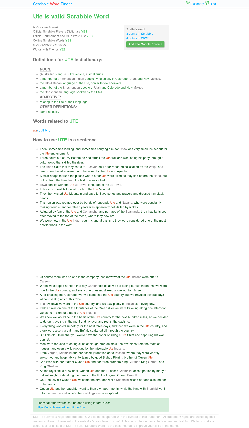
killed (118, 176)
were (70, 171)
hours (52, 158)
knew (109, 277)
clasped (155, 380)
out (161, 149)
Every (44, 326)
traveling (133, 308)
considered (136, 220)
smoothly (73, 326)
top (67, 216)
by (88, 92)
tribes (53, 225)
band (72, 312)
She (42, 362)
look (119, 290)
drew (68, 371)
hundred (133, 317)
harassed (89, 171)
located (71, 189)
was (130, 149)
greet (112, 375)
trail (113, 158)
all (105, 330)
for (117, 149)
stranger (101, 380)
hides (133, 344)
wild (69, 348)
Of (41, 277)
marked (64, 176)
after (108, 167)
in (113, 78)
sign (137, 303)
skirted (66, 162)
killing (114, 335)
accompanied (142, 371)
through (156, 158)
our (133, 285)
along (143, 308)
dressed (144, 193)
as (49, 111)
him (111, 149)
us (105, 285)
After (43, 294)
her (80, 353)
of (55, 78)
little (48, 335)
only (101, 167)
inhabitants (153, 211)
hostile (44, 225)
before (143, 176)
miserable (101, 348)
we (51, 285)
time (43, 171)
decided (163, 317)
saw (109, 303)
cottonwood (47, 162)
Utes (99, 92)
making (45, 207)
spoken (81, 92)
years (84, 207)
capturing (147, 335)
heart (82, 317)
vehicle (79, 74)
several (152, 294)
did (53, 335)
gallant (44, 375)
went (82, 388)
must (102, 290)
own (99, 388)
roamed (67, 202)
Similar (44, 176)
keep (110, 290)
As (41, 371)
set (156, 149)
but (165, 176)
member (48, 78)
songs (111, 193)
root (76, 348)
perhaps (110, 211)
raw (126, 344)
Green (103, 308)
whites (133, 207)
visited (58, 193)
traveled (140, 294)
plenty (117, 303)
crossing (52, 294)
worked (61, 326)
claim (57, 167)
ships (60, 371)
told (100, 285)
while (111, 380)
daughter (73, 388)
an (59, 78)
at (159, 167)
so (150, 317)
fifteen (76, 207)
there (57, 277)
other (97, 176)
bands (88, 202)
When (44, 285)
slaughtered (98, 344)
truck (99, 74)
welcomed (47, 357)
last (82, 180)
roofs (153, 344)
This (43, 189)
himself (137, 290)
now (93, 83)
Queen (142, 357)
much (78, 171)
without (44, 299)
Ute (86, 83)
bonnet (44, 339)
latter (63, 171)
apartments (111, 388)
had (88, 158)
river (80, 162)
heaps (54, 176)
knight (54, 375)
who (137, 202)
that (58, 162)
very (137, 149)
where (89, 176)
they (71, 167)
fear (59, 211)
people (89, 78)
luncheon (142, 285)
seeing (54, 299)
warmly (154, 353)
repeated (118, 167)
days (161, 294)
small (92, 74)
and (140, 78)
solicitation (132, 167)
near (75, 371)
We (42, 220)
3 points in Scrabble (139, 33)
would (62, 317)
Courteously (48, 380)
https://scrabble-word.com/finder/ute (61, 407)
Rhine (101, 375)
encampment (59, 153)
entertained (82, 357)
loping (133, 158)
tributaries (82, 308)
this (105, 220)
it (100, 193)
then (50, 193)
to (52, 102)
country (87, 220)
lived (49, 362)
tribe (78, 299)
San (64, 180)
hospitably (67, 357)
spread (113, 393)
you (73, 335)
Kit (156, 277)
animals (111, 344)
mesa (82, 216)
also (58, 330)
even (60, 348)
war (161, 335)
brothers (115, 362)
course (48, 277)
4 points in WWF (137, 38)
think (45, 308)
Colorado (121, 78)
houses (45, 348)
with (100, 83)
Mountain (105, 189)
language (69, 83)
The (42, 167)
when (50, 171)
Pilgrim (117, 357)
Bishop (107, 357)
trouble (55, 207)
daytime (123, 321)
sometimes (55, 149)
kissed (134, 380)
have (89, 335)
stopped (58, 285)
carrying (102, 149)
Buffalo (84, 330)
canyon (51, 189)
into (99, 294)
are (112, 216)
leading (69, 149)
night (76, 321)
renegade (103, 202)
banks (84, 375)
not (42, 180)
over (76, 202)
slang (59, 74)
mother (69, 362)
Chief (130, 335)
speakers (115, 83)
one (88, 180)
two (104, 193)
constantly (155, 202)
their (71, 102)
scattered (96, 330)
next (124, 317)
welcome (84, 380)
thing (51, 326)
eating (126, 285)
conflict (52, 184)
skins (81, 344)
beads (44, 198)
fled (135, 176)
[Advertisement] (104, 251)
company (92, 277)
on (59, 308)
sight (59, 312)
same (43, 111)
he (151, 149)
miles (143, 317)
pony (146, 158)
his (140, 158)
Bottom (76, 158)
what (116, 277)
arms (51, 384)
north (80, 189)
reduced (59, 344)
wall (59, 189)
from (52, 180)
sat (119, 285)
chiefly (107, 78)
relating (45, 102)
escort (88, 353)
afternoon (160, 308)
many (75, 330)
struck (96, 158)
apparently (103, 207)
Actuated (46, 211)
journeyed (99, 353)
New (146, 78)
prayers (127, 193)
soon (165, 211)
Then (43, 149)
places (79, 176)
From (43, 353)
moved (51, 216)
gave (92, 193)
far (46, 180)
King (125, 362)
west (69, 225)
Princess (112, 371)
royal (52, 371)
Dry (68, 158)
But (42, 335)
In (41, 303)
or (66, 102)
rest (106, 321)
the (42, 83)
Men (43, 344)
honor (102, 335)
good (98, 357)
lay (89, 321)
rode (62, 375)
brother (129, 357)
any (62, 299)
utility (70, 74)
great (67, 330)
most (162, 220)
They (43, 193)
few (105, 83)
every (81, 290)
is (64, 189)
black (160, 193)
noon (71, 285)
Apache (122, 171)
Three (44, 158)
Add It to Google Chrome (145, 44)
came (78, 167)
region (50, 202)
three (99, 326)
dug (82, 348)
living (98, 78)
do (45, 321)
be (68, 317)
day (84, 285)
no (69, 277)
